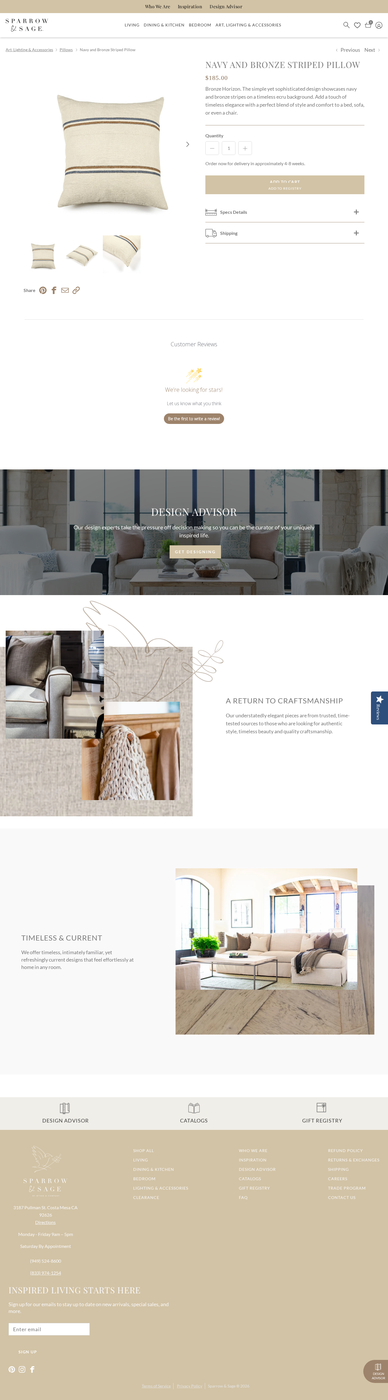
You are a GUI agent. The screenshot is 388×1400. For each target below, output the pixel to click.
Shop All (143, 1150)
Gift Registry (254, 1188)
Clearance (146, 1197)
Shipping (338, 1169)
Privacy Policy (189, 1386)
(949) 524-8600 (45, 1261)
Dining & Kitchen (164, 24)
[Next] (187, 144)
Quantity (214, 135)
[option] (108, 144)
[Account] (379, 25)
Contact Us (342, 1197)
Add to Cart (285, 181)
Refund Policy (345, 1150)
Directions (45, 1222)
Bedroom (200, 24)
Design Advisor (226, 6)
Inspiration (190, 6)
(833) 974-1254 (45, 1272)
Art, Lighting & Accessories (248, 24)
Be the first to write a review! (194, 418)
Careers (337, 1178)
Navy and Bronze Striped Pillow (107, 49)
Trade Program (347, 1188)
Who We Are (157, 6)
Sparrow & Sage (221, 1386)
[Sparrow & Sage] (27, 25)
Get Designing (195, 551)
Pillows (66, 49)
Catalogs (250, 1178)
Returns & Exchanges (353, 1159)
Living (132, 24)
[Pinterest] (12, 1369)
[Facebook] (32, 1369)
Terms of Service (156, 1386)
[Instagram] (22, 1369)
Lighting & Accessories (160, 1188)
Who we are (253, 1150)
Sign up (27, 1351)
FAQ (243, 1197)
